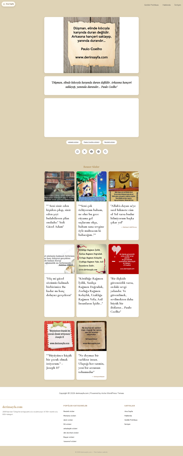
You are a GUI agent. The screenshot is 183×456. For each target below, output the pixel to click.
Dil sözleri (67, 424)
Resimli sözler (109, 142)
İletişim (178, 5)
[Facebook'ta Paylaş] (91, 151)
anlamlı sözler (73, 142)
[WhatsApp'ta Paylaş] (77, 151)
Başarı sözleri (68, 437)
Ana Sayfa (10, 4)
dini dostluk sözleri (71, 433)
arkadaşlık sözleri (70, 428)
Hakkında (167, 5)
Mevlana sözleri (69, 416)
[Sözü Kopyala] (105, 151)
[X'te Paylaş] (84, 151)
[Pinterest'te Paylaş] (98, 151)
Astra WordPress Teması (112, 393)
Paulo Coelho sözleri (91, 142)
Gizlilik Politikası (151, 5)
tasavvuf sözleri (69, 441)
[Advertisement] (91, 117)
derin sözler (68, 420)
